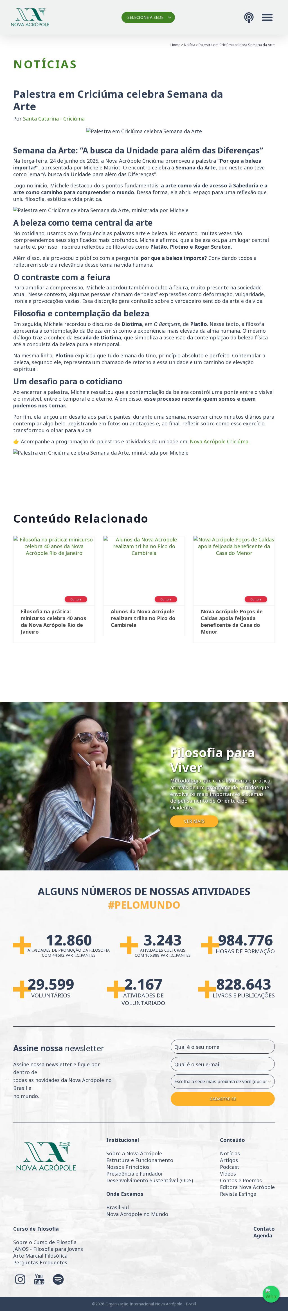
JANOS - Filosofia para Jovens (48, 1249)
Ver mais (194, 821)
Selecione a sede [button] (145, 17)
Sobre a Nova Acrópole (134, 1153)
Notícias (230, 1153)
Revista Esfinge (238, 1193)
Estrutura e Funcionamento (139, 1160)
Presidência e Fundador (134, 1173)
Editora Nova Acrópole (247, 1187)
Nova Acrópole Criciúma (219, 441)
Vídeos (228, 1173)
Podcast (229, 1166)
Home (175, 44)
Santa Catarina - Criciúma (54, 118)
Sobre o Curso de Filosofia (44, 1242)
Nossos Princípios (128, 1166)
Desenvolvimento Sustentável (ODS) (149, 1180)
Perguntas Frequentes (40, 1262)
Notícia (189, 44)
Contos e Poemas (241, 1180)
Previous (5, 595)
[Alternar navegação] (267, 17)
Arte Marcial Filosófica (40, 1255)
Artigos (229, 1160)
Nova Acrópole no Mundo (137, 1214)
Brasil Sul (117, 1207)
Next (283, 595)
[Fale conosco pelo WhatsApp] (271, 1294)
